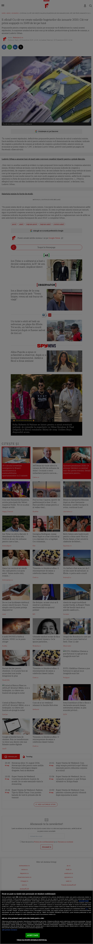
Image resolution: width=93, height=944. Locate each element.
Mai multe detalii (84, 901)
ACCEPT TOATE (32, 935)
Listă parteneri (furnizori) (9, 930)
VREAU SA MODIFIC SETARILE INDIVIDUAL (32, 940)
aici (87, 908)
